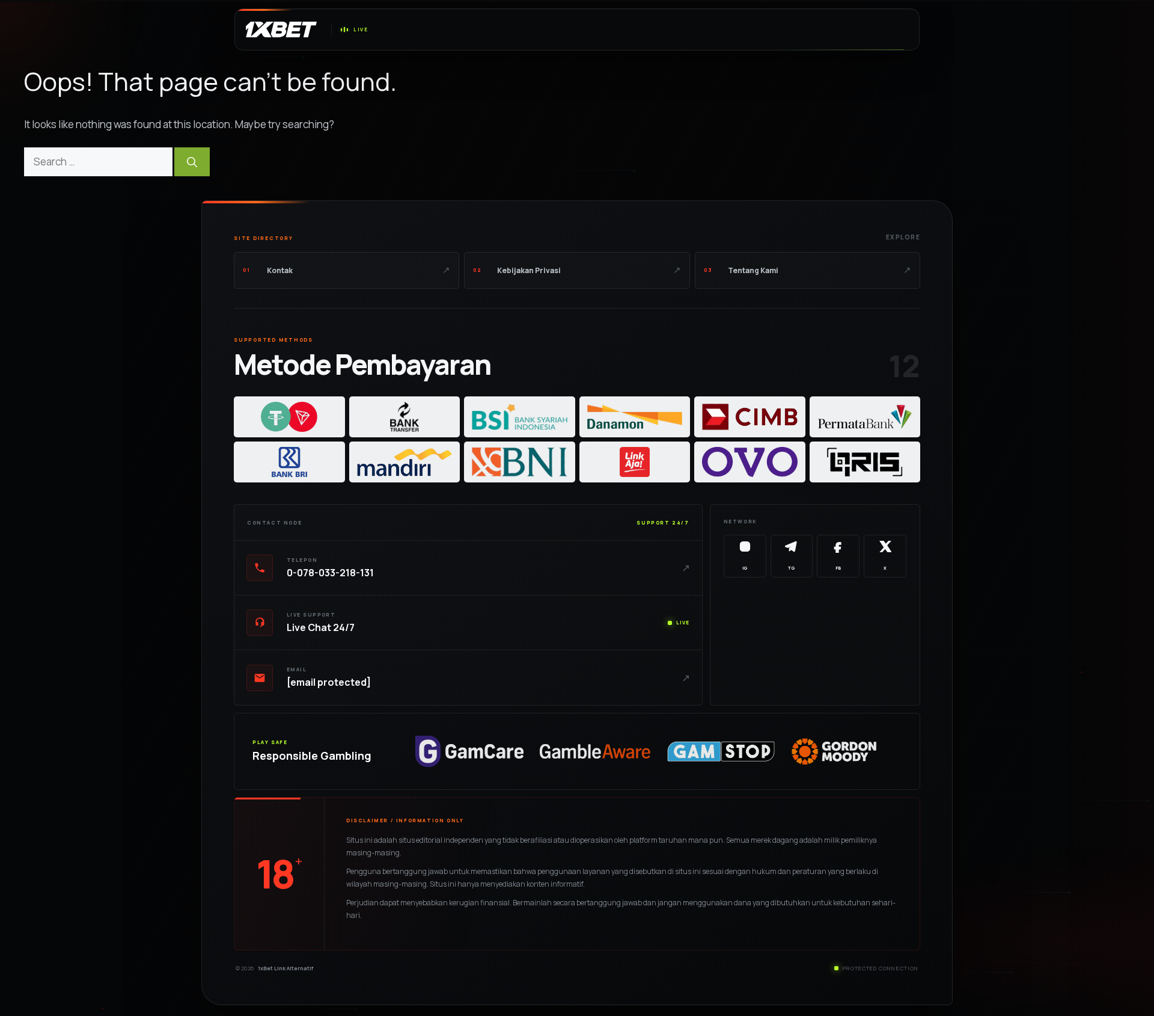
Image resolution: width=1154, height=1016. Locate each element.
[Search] (192, 161)
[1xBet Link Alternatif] (279, 29)
